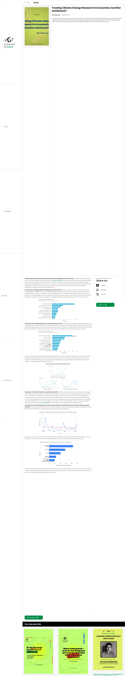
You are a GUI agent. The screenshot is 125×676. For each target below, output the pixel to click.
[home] (11, 42)
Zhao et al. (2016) (57, 280)
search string (45, 402)
